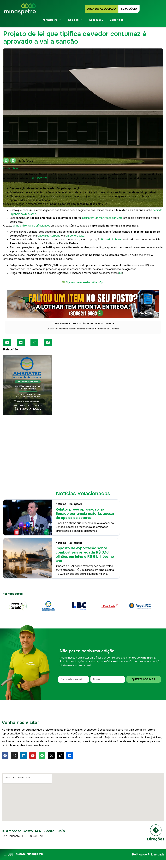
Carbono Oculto (74, 235)
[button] (6, 160)
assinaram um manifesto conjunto (102, 218)
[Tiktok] (60, 755)
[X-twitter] (51, 755)
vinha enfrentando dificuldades (31, 225)
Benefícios (117, 19)
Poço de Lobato (111, 239)
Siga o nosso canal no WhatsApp (84, 282)
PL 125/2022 (39, 178)
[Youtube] (7, 342)
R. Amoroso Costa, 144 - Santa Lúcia (33, 831)
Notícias (61, 504)
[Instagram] (34, 342)
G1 (120, 273)
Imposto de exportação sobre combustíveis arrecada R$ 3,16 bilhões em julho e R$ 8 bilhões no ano (85, 554)
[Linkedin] (23, 755)
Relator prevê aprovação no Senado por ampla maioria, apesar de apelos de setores (85, 513)
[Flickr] (21, 342)
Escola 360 (96, 19)
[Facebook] (48, 342)
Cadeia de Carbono (48, 235)
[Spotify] (42, 755)
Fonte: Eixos (10, 168)
